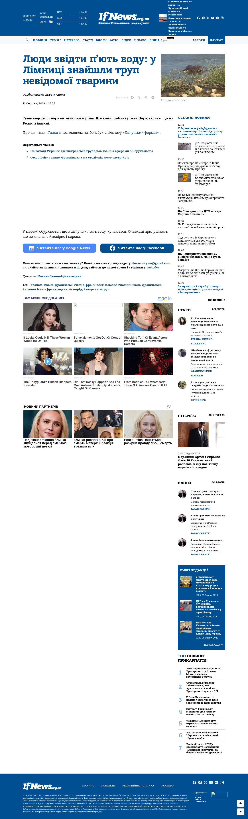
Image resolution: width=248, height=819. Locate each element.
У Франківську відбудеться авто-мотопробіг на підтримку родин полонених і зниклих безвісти (200, 133)
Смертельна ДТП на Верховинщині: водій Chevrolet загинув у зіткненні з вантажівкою (201, 273)
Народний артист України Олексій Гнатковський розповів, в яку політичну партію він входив (199, 462)
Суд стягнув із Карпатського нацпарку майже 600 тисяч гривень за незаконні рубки (197, 240)
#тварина (91, 289)
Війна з (161, 40)
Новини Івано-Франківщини (59, 276)
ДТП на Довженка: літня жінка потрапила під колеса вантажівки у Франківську (210, 148)
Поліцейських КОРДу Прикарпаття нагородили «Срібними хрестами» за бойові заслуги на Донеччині (204, 748)
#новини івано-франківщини (45, 289)
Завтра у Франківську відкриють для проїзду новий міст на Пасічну (201, 712)
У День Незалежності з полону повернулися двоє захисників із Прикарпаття (203, 700)
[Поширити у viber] (146, 97)
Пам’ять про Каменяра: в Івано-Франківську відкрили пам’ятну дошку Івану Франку (199, 166)
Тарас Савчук (200, 509)
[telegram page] (217, 18)
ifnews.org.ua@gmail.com (151, 263)
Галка (53, 133)
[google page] (198, 18)
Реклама (167, 785)
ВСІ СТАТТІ (218, 309)
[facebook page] (203, 18)
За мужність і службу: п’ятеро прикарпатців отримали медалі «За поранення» (200, 289)
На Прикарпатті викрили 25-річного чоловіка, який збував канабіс (199, 257)
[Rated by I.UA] (219, 794)
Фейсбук (153, 267)
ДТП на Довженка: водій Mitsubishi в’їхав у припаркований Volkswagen (209, 179)
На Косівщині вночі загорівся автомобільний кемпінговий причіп (201, 226)
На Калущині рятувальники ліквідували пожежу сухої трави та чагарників (201, 197)
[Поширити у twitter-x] (139, 97)
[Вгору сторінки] (240, 803)
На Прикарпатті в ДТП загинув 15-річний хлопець (199, 213)
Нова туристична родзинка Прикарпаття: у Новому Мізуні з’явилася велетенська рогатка (203, 672)
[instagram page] (222, 18)
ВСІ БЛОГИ (218, 482)
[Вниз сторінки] (240, 811)
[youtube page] (212, 18)
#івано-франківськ (58, 285)
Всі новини (216, 300)
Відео (126, 40)
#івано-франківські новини (95, 285)
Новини (40, 40)
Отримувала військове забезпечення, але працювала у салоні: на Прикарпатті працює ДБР (202, 686)
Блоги (101, 40)
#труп (104, 289)
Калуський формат (141, 133)
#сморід (75, 289)
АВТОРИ (199, 40)
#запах (36, 285)
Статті (87, 40)
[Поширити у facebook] (132, 97)
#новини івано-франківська (140, 285)
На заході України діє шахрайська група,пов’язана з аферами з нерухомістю (91, 151)
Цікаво (140, 40)
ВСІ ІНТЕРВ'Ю (216, 415)
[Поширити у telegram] (153, 97)
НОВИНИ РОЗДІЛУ (213, 645)
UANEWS (216, 40)
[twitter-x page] (208, 18)
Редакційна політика (138, 785)
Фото (114, 40)
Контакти (108, 785)
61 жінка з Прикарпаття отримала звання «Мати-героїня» (202, 723)
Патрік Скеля (54, 94)
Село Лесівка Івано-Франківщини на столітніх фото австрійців (79, 157)
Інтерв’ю (72, 40)
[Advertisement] (98, 199)
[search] (27, 40)
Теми (54, 40)
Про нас (88, 785)
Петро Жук (198, 400)
